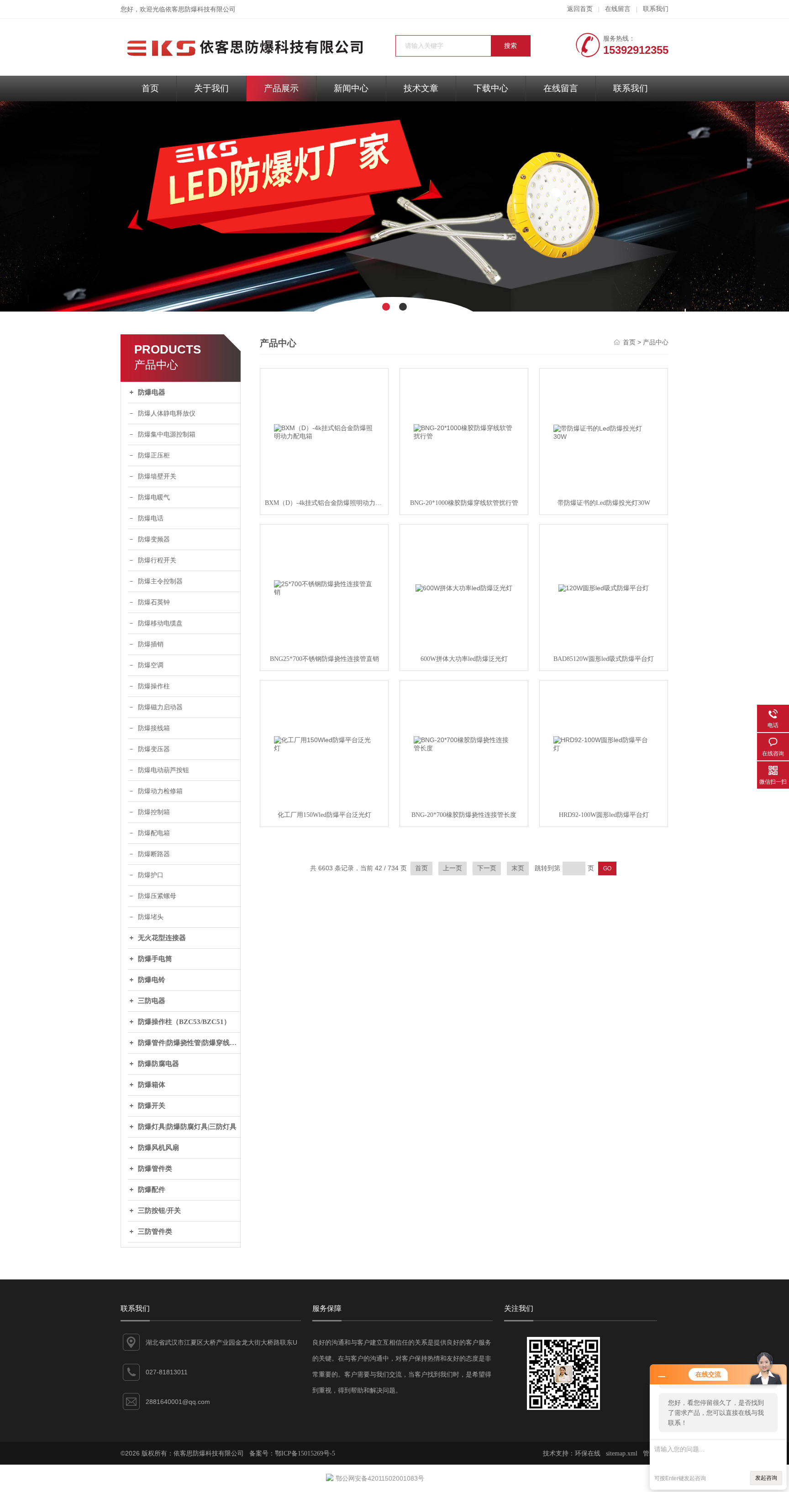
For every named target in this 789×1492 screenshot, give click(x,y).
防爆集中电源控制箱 (166, 434)
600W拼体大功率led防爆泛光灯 (464, 658)
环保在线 (587, 1453)
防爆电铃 (151, 979)
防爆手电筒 (155, 958)
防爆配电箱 (154, 833)
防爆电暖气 (154, 497)
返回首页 (580, 8)
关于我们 (211, 88)
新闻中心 (351, 88)
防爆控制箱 (154, 812)
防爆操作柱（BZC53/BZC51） (184, 1021)
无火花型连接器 (162, 937)
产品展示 (281, 88)
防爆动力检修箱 (160, 791)
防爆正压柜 (154, 455)
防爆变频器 (154, 539)
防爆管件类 (155, 1168)
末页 (517, 868)
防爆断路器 (154, 854)
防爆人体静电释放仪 (166, 413)
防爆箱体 (151, 1084)
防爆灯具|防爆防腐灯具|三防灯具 (187, 1126)
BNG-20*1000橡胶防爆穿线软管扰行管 (464, 502)
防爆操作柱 (154, 686)
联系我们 (655, 8)
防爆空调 (150, 665)
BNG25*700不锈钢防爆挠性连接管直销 (324, 658)
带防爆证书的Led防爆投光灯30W (604, 502)
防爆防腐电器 (158, 1063)
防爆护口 (150, 875)
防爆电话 (150, 518)
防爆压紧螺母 (157, 896)
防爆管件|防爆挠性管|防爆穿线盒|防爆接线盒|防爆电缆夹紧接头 (189, 1042)
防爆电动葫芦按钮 (163, 770)
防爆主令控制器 (160, 581)
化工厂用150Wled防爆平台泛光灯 (324, 814)
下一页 (486, 868)
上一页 (452, 868)
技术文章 (421, 88)
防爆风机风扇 (158, 1147)
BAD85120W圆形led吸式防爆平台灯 (603, 658)
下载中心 (490, 88)
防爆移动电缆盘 (160, 623)
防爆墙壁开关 (157, 476)
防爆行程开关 (157, 560)
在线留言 (618, 8)
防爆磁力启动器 (160, 707)
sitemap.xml (621, 1453)
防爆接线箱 (154, 728)
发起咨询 (766, 1478)
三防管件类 (155, 1231)
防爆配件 (151, 1189)
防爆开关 (151, 1105)
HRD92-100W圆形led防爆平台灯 (604, 814)
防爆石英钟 (154, 602)
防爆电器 (151, 392)
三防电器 (151, 1000)
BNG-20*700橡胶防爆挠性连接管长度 (463, 814)
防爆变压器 (154, 749)
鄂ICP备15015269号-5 (305, 1453)
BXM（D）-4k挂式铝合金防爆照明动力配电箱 (324, 502)
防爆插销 (150, 644)
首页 (150, 88)
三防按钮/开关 (159, 1210)
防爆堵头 (150, 917)
